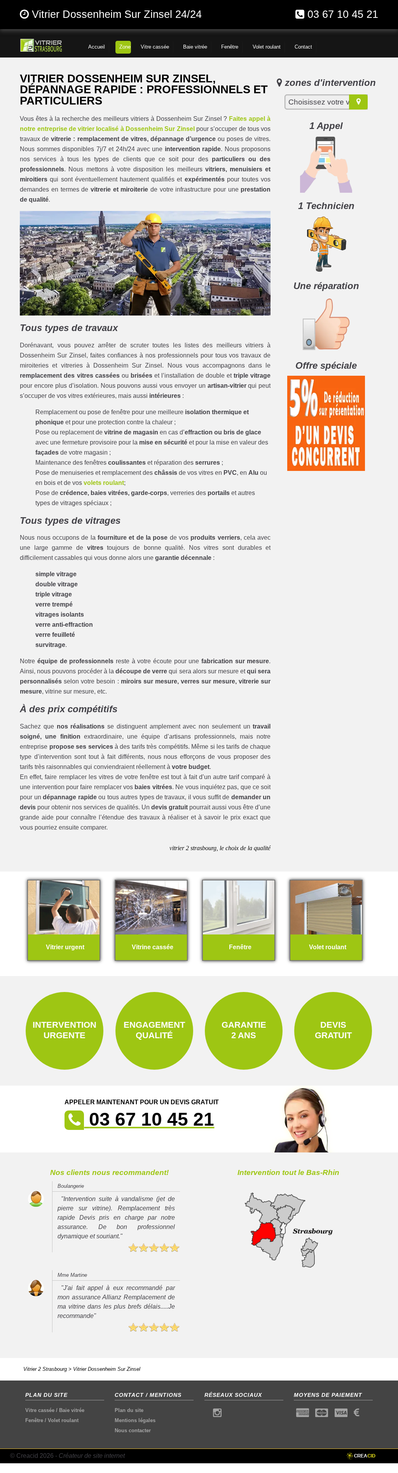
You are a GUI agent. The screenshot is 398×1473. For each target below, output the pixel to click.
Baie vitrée (71, 1410)
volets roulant (104, 482)
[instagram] (217, 1414)
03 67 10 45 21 (342, 14)
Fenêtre (34, 1420)
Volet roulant (63, 1420)
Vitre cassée (39, 1410)
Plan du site (129, 1410)
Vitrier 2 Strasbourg (45, 1369)
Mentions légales (135, 1420)
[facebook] (206, 1414)
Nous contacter (133, 1430)
